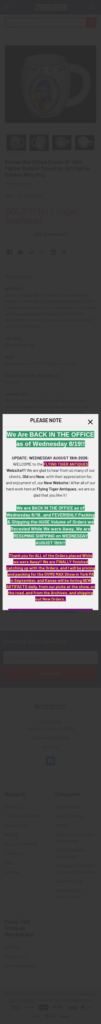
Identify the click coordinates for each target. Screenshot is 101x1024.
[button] (90, 422)
